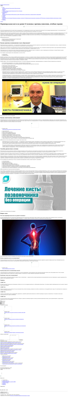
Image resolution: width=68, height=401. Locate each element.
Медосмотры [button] (4, 12)
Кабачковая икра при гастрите (7, 358)
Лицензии (7, 8)
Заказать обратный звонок (4, 4)
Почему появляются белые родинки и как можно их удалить (10, 349)
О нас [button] (3, 7)
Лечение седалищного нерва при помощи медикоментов (14, 319)
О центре (4, 8)
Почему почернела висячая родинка (6, 346)
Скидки (3, 16)
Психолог (4, 383)
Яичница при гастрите (6, 356)
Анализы (3, 15)
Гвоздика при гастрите (6, 360)
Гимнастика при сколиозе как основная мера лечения (11, 129)
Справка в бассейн (5, 380)
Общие (3, 13)
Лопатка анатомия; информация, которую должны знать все (10, 342)
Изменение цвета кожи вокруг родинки (7, 351)
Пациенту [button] (4, 17)
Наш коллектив (12, 8)
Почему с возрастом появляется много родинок (8, 353)
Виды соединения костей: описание (8, 268)
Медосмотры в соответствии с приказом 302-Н (28, 14)
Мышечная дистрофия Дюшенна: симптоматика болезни (14, 332)
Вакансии (4, 9)
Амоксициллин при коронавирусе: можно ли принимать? (12, 363)
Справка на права (5, 382)
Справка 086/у (38, 14)
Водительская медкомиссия (7, 14)
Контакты (4, 19)
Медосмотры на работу (16, 14)
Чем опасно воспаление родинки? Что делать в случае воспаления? (11, 344)
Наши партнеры (17, 8)
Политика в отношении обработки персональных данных (20, 395)
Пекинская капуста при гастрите (8, 362)
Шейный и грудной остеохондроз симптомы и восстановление (15, 325)
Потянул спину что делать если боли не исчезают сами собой (14, 312)
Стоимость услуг (5, 11)
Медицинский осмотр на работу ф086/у (9, 381)
